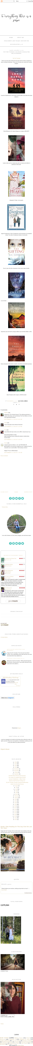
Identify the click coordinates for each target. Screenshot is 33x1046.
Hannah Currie (8, 589)
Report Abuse (5, 749)
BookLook (2, 1039)
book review (4, 1038)
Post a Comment (4, 455)
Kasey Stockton (9, 565)
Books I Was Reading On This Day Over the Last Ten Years (16, 827)
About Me (20, 37)
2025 (15, 763)
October (16, 772)
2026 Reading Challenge (11, 677)
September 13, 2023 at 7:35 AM (13, 452)
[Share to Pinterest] (27, 401)
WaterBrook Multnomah (7, 1042)
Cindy (5, 422)
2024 (15, 765)
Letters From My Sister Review (17, 784)
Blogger (19, 728)
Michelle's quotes (6, 884)
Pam (5, 429)
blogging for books (25, 1039)
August (16, 785)
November (16, 770)
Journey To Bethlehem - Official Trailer (17, 779)
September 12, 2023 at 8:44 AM (13, 419)
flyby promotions (3, 1043)
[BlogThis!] (22, 401)
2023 (15, 767)
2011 (15, 817)
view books (18, 685)
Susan (5, 443)
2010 (16, 819)
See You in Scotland (9, 576)
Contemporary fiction (14, 1043)
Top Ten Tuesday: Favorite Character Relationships (17, 782)
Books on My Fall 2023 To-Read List (17, 780)
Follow (2, 1023)
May (16, 790)
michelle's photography (28, 1040)
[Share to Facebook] (25, 401)
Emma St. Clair (8, 559)
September (16, 774)
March (16, 794)
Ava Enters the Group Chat (10, 558)
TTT (19, 402)
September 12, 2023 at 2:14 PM (13, 426)
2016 (15, 809)
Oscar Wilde (4, 890)
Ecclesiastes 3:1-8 (16, 44)
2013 (15, 814)
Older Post (4, 492)
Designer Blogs (20, 1045)
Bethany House (18, 1038)
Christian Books (4, 637)
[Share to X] (24, 401)
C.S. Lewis (13, 1044)
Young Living (5, 507)
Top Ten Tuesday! (16, 58)
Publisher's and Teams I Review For (16, 41)
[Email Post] (19, 401)
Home (11, 37)
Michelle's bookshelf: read (13, 555)
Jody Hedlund (24, 1043)
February (16, 796)
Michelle (7, 679)
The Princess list (8, 587)
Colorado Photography (26, 1042)
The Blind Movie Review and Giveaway (17, 775)
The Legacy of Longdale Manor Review (17, 777)
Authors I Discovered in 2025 (15, 658)
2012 (15, 816)
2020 (15, 802)
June (16, 789)
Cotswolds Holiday (9, 564)
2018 (15, 806)
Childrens (17, 1042)
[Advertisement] (16, 473)
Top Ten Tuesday (16, 1040)
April (16, 792)
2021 (15, 801)
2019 (15, 804)
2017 (15, 807)
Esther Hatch (8, 573)
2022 (15, 799)
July (16, 787)
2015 (15, 811)
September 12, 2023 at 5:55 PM (13, 439)
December (16, 769)
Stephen (6, 412)
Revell (28, 1038)
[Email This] (21, 401)
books (9, 1044)
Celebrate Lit (12, 1039)
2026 (15, 762)
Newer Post (28, 492)
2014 (15, 812)
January (16, 797)
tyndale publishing (4, 1040)
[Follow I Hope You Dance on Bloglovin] (7, 698)
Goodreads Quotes (28, 892)
